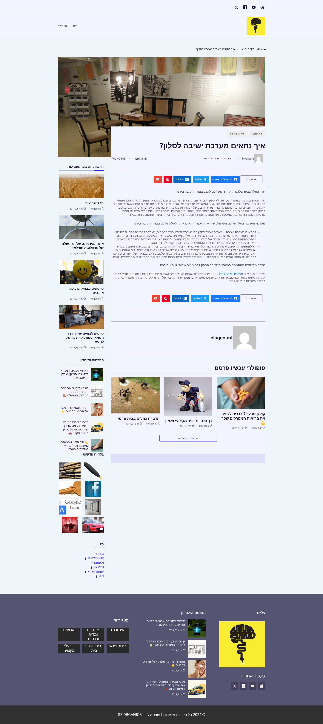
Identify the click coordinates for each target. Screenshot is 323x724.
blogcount (248, 158)
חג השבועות (94, 203)
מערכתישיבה (208, 158)
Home (262, 49)
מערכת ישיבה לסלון (231, 274)
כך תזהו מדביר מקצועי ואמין (188, 420)
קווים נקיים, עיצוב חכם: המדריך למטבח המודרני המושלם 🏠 (74, 392)
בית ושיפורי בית (237, 134)
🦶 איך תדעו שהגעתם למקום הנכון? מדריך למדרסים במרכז (74, 445)
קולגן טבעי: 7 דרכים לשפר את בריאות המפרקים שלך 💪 (243, 418)
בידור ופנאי (248, 49)
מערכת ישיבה (220, 158)
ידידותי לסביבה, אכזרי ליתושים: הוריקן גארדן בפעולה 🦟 (74, 374)
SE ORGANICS (130, 714)
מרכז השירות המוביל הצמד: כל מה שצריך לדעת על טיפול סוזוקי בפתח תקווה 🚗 (75, 428)
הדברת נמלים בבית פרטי (139, 418)
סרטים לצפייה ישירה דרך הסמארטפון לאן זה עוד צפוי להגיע (84, 338)
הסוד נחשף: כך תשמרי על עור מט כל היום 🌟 (74, 409)
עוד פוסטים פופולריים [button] (188, 438)
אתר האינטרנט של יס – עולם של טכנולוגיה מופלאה (83, 246)
